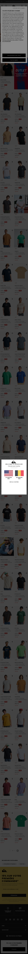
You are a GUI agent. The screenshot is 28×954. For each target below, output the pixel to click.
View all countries (14, 482)
